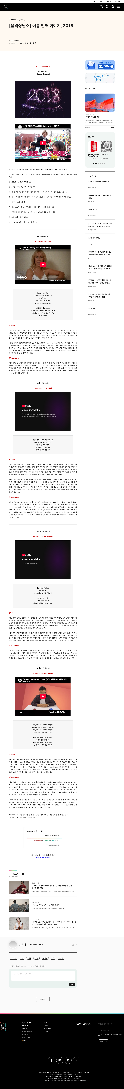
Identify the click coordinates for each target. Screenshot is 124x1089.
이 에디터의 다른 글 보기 (36, 944)
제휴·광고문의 (47, 1028)
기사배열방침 (25, 1025)
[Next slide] (106, 163)
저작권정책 (25, 1034)
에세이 (21, 19)
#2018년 (61, 958)
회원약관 (24, 1028)
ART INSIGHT (4, 1026)
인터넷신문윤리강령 (27, 1031)
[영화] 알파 (92, 308)
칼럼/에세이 (13, 19)
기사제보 (46, 1031)
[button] (96, 163)
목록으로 (42, 999)
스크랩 (31, 43)
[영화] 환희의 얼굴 (94, 238)
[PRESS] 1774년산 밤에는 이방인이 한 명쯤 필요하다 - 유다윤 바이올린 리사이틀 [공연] (100, 281)
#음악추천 (44, 958)
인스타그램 (68, 1060)
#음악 (22, 958)
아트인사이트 (6, 6)
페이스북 (51, 1060)
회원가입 (101, 1)
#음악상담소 (13, 958)
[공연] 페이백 (104, 155)
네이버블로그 (59, 1060)
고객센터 (46, 1025)
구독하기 (103, 1041)
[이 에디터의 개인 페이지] (18, 40)
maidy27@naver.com (43, 858)
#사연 (36, 958)
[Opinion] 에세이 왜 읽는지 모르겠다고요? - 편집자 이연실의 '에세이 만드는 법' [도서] (100, 267)
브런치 (76, 1060)
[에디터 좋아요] (76, 945)
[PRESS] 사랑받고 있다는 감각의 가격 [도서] (93, 156)
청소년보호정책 (26, 1037)
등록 (72, 984)
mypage (112, 7)
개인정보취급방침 (26, 1023)
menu (118, 7)
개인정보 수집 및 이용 (110, 1034)
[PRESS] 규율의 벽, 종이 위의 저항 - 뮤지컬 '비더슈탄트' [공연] (99, 295)
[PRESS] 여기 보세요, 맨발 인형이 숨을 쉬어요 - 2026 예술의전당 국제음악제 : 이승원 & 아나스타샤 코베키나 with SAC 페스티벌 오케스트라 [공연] (100, 225)
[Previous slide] (93, 163)
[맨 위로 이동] (119, 1008)
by (13, 40)
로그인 (93, 1)
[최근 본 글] (101, 7)
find (107, 7)
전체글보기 (117, 1)
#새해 (52, 958)
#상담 (29, 958)
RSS (24, 1040)
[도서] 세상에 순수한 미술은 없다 (98, 181)
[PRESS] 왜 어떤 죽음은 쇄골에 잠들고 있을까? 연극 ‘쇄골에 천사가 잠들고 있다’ (100, 253)
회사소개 (109, 1)
